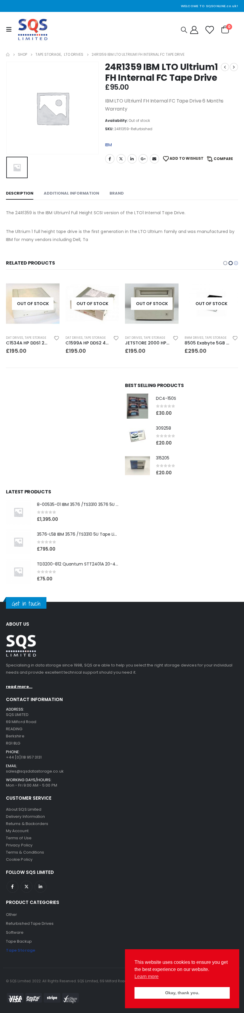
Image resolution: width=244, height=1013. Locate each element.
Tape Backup (19, 941)
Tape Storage (35, 337)
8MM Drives (134, 337)
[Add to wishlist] (57, 338)
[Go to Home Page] (8, 54)
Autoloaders (195, 337)
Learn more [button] (146, 976)
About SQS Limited (23, 809)
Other (11, 914)
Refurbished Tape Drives (30, 923)
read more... (19, 686)
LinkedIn (132, 159)
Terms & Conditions (25, 852)
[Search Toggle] (184, 29)
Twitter (121, 159)
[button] (225, 263)
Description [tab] (19, 193)
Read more (49, 286)
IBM (108, 145)
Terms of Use (19, 838)
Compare (223, 158)
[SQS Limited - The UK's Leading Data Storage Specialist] (32, 29)
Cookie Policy (19, 859)
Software (15, 932)
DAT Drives (14, 337)
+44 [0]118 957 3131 (24, 757)
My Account (17, 831)
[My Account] (194, 30)
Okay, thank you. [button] (182, 992)
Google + (143, 159)
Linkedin (40, 887)
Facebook (110, 159)
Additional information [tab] (71, 193)
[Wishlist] (209, 30)
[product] (137, 406)
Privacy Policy (19, 845)
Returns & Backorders (27, 823)
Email (154, 159)
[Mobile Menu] (10, 29)
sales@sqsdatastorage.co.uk (35, 771)
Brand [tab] (117, 193)
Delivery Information (25, 816)
